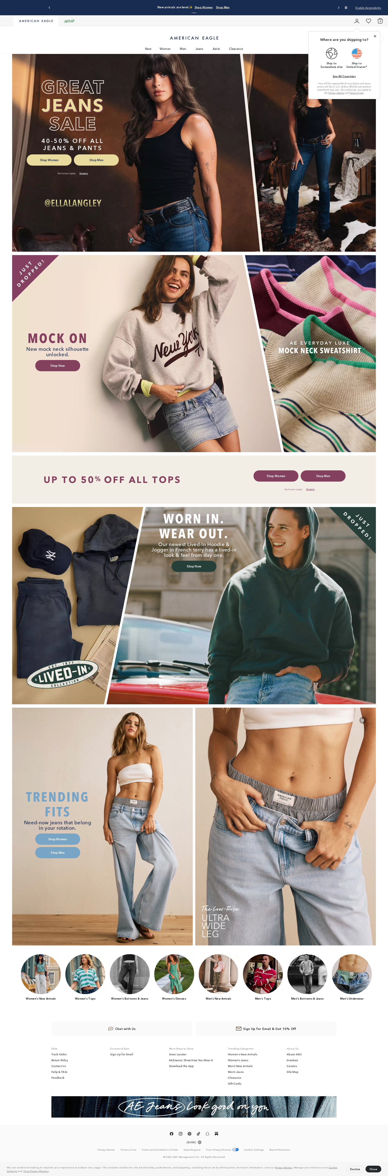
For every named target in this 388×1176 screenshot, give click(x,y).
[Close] (375, 36)
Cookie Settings (254, 1150)
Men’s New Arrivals (240, 1066)
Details (248, 7)
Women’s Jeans (238, 1060)
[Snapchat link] (207, 1135)
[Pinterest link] (189, 1135)
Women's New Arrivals (242, 1054)
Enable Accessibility (368, 7)
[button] (50, 1171)
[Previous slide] (49, 7)
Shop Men (233, 7)
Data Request (192, 1150)
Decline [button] (355, 1169)
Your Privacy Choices (35, 1171)
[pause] (362, 720)
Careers (292, 1066)
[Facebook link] (171, 1135)
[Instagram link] (180, 1135)
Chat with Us (125, 1029)
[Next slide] (338, 7)
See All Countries (344, 76)
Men (183, 49)
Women (165, 49)
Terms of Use (356, 92)
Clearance (236, 49)
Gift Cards (234, 1084)
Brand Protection (279, 1150)
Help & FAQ (59, 1072)
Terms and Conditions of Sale (160, 1150)
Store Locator (177, 1054)
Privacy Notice (283, 1167)
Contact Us (58, 1066)
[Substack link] (216, 1135)
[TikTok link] (198, 1135)
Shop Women (215, 7)
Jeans (199, 49)
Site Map (292, 1072)
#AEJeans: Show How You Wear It (191, 1060)
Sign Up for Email (121, 1054)
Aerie (216, 49)
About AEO (294, 1054)
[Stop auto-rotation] (346, 7)
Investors (292, 1060)
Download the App (181, 1066)
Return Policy (59, 1060)
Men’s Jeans (236, 1072)
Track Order (59, 1054)
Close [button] (373, 1169)
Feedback (57, 1078)
